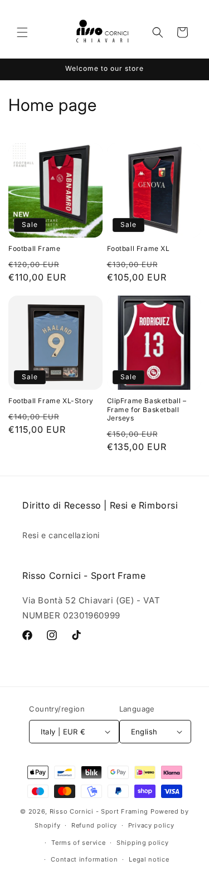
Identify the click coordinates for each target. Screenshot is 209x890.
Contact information (84, 859)
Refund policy (94, 825)
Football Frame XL (138, 248)
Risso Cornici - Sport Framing (99, 811)
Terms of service (78, 843)
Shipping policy (142, 843)
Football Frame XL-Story (51, 400)
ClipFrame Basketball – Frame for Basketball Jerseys (147, 409)
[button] (22, 32)
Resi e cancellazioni (61, 535)
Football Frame (34, 248)
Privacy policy (151, 825)
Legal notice (149, 859)
